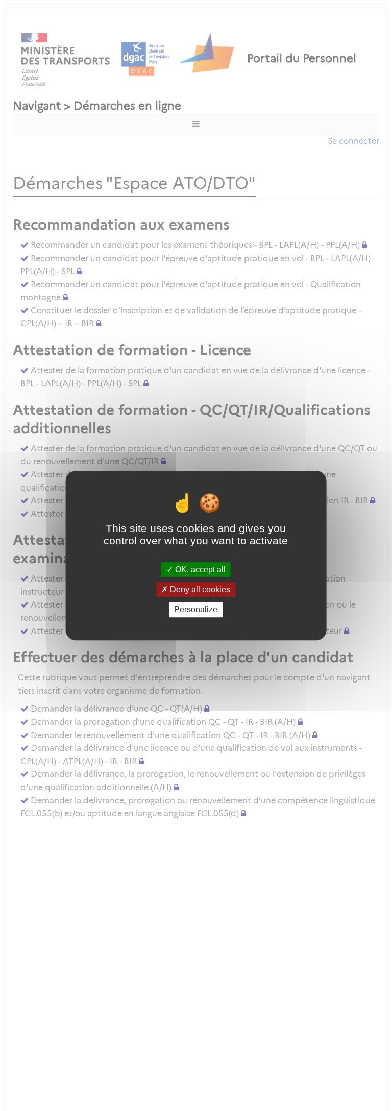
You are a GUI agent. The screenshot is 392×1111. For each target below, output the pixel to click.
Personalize (195, 609)
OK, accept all (199, 569)
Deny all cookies (199, 589)
